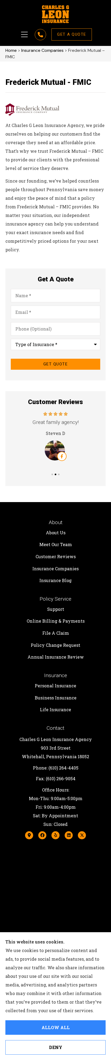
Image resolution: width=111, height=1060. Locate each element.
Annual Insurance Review (55, 657)
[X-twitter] (82, 835)
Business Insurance (56, 697)
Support (55, 609)
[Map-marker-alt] (29, 835)
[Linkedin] (69, 835)
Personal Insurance (55, 685)
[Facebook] (42, 835)
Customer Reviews (56, 556)
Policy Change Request (55, 645)
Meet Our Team (55, 544)
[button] (24, 34)
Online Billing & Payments (56, 621)
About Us (55, 532)
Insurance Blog (55, 580)
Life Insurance (55, 709)
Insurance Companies (42, 50)
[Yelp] (55, 835)
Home (11, 50)
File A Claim (55, 633)
